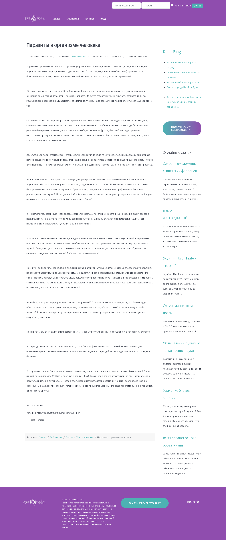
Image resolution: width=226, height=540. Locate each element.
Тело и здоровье (78, 56)
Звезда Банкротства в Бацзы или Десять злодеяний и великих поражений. (184, 101)
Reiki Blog (172, 52)
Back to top (193, 501)
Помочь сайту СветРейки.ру (181, 128)
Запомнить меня (182, 5)
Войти (197, 5)
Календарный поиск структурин (183, 82)
